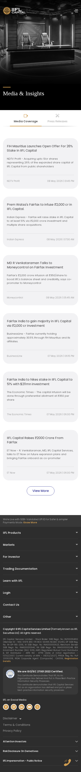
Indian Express (15, 239)
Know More (30, 522)
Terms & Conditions (16, 725)
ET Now (11, 472)
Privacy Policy (12, 731)
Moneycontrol (15, 297)
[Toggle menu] (76, 10)
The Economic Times (19, 414)
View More (40, 491)
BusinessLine (14, 356)
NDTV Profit (13, 181)
